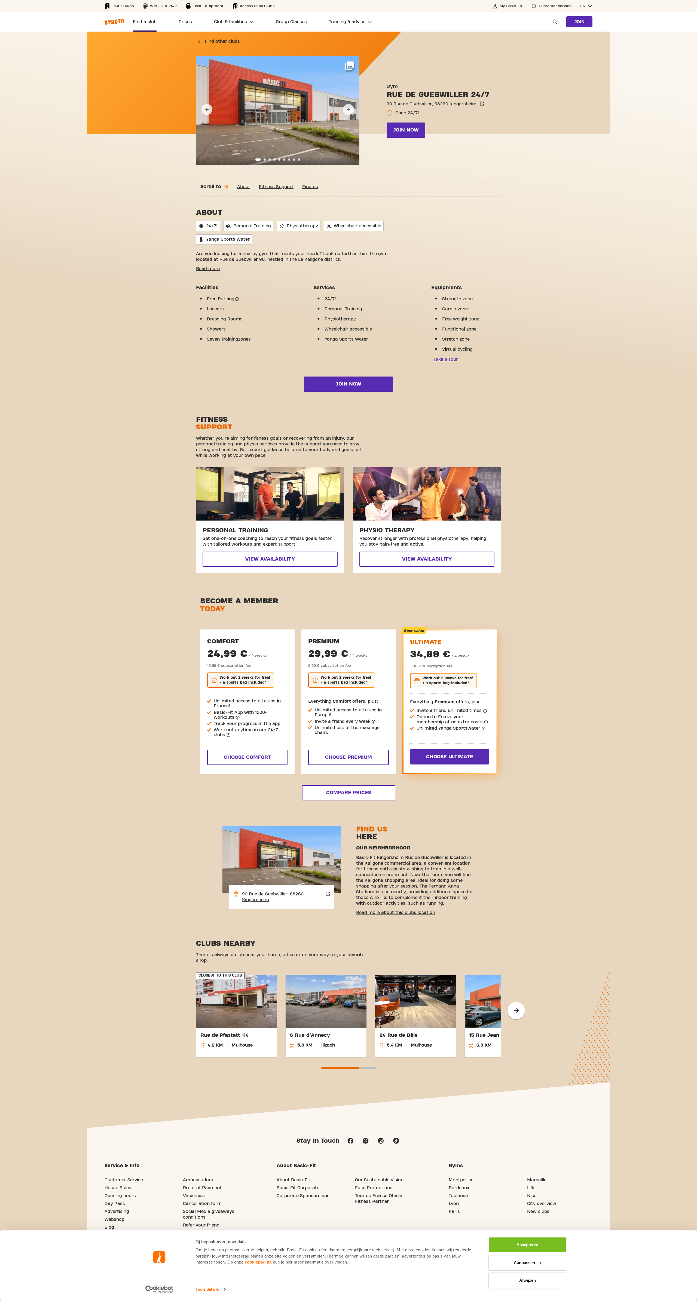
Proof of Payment (202, 1188)
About (243, 187)
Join (579, 22)
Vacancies (194, 1196)
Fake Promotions (373, 1188)
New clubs (538, 1211)
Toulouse (458, 1196)
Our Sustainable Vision (379, 1180)
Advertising (117, 1211)
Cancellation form (202, 1203)
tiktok (396, 1140)
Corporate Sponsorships (303, 1196)
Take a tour (445, 359)
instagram (381, 1140)
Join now (406, 130)
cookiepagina (258, 1262)
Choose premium (348, 757)
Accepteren (527, 1244)
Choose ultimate (449, 756)
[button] (586, 6)
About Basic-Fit (293, 1180)
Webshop (114, 1219)
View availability (270, 559)
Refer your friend (201, 1225)
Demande (553, 21)
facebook (350, 1140)
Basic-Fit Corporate (298, 1188)
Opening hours (120, 1196)
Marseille (536, 1180)
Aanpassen (524, 1262)
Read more (208, 269)
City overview (541, 1203)
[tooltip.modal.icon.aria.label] (237, 299)
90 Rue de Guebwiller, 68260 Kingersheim (431, 104)
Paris (454, 1211)
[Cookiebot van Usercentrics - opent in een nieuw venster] (159, 1289)
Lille (531, 1188)
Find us (310, 187)
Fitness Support (276, 187)
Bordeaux (459, 1188)
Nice (531, 1196)
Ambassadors (198, 1180)
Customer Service (124, 1180)
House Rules (118, 1188)
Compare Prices (348, 792)
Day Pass (115, 1203)
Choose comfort (247, 757)
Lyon (454, 1203)
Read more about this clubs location (395, 912)
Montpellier (461, 1180)
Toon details (207, 1289)
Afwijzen (527, 1280)
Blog (109, 1227)
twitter (365, 1140)
